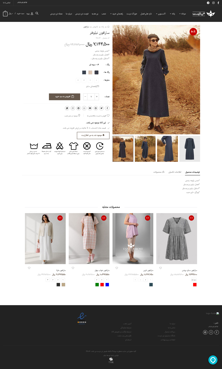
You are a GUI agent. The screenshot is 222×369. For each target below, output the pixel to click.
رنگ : (107, 64)
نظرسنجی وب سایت (124, 336)
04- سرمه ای (94, 64)
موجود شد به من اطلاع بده (91, 135)
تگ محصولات (158, 172)
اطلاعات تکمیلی (175, 172)
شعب (104, 13)
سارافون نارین (148, 270)
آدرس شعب (127, 324)
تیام (105, 355)
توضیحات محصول (192, 172)
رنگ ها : (106, 72)
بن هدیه (95, 13)
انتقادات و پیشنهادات (168, 340)
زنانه (173, 13)
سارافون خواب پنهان (102, 270)
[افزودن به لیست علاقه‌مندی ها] (160, 268)
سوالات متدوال (170, 332)
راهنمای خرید (117, 13)
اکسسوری (162, 13)
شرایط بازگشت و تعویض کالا (121, 332)
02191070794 (22, 3)
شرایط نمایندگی (126, 328)
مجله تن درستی (56, 13)
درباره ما (69, 13)
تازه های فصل (146, 13)
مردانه (183, 13)
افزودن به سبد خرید (62, 96)
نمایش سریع (176, 260)
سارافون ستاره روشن (189, 270)
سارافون (86, 27)
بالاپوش (95, 27)
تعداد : (106, 96)
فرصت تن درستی (81, 13)
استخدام (128, 340)
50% (193, 32)
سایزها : (106, 80)
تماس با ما (6, 3)
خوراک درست (132, 13)
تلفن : (216, 323)
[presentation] (195, 252)
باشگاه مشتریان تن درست (166, 336)
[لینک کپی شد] (67, 108)
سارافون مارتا (61, 270)
